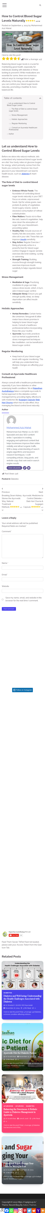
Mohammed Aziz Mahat (19, 427)
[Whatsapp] (11, 1210)
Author (11, 134)
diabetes (25, 174)
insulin (23, 239)
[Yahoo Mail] (38, 1210)
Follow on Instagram (24, 690)
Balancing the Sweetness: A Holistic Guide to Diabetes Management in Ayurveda (20, 1112)
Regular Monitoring (19, 123)
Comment (7, 531)
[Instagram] (16, 1210)
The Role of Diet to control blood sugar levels (23, 110)
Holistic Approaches (19, 119)
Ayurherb (8, 1106)
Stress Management (19, 115)
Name (5, 563)
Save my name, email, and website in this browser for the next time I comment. (24, 599)
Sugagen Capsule (27, 400)
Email (5, 575)
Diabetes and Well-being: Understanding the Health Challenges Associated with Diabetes (22, 999)
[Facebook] (7, 1210)
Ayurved (19, 1106)
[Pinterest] (25, 1210)
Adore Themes (29, 1205)
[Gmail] (20, 1210)
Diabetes (15, 479)
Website (5, 586)
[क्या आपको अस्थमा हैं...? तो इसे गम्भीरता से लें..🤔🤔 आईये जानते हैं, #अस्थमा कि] (22, 791)
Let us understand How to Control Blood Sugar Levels (21, 104)
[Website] (25, 468)
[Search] (40, 5)
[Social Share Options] (5, 731)
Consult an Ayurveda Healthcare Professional (23, 129)
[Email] (28, 468)
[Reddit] (34, 1210)
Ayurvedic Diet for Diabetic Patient (20, 1053)
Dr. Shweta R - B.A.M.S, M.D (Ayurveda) (19, 1005)
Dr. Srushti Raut (10, 1056)
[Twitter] (29, 1210)
